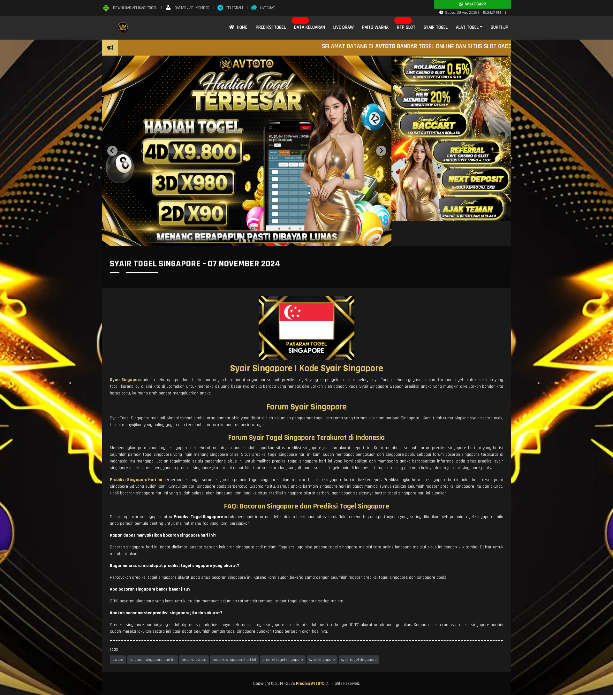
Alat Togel (467, 27)
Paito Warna (375, 27)
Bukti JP (499, 27)
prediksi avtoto (194, 659)
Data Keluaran (309, 27)
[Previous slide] (112, 151)
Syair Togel (436, 27)
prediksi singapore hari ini (234, 659)
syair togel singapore (359, 659)
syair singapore (322, 659)
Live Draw (343, 27)
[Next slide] (381, 151)
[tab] (240, 241)
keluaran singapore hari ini (152, 659)
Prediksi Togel (271, 27)
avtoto (117, 659)
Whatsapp (474, 4)
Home (240, 27)
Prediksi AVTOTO (310, 683)
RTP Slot (406, 27)
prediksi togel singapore (282, 659)
